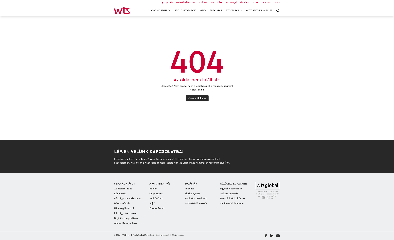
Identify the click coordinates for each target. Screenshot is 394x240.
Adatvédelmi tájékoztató (143, 235)
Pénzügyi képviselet (125, 213)
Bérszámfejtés (122, 203)
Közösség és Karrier (259, 10)
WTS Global (216, 2)
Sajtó (152, 203)
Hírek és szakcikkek (196, 198)
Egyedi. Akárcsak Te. (231, 188)
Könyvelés (120, 193)
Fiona (255, 2)
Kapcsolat (266, 2)
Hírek (202, 10)
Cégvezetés (156, 193)
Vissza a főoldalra (197, 98)
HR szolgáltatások (124, 208)
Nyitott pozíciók (229, 193)
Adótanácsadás (123, 188)
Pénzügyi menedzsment (127, 198)
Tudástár (216, 10)
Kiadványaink (192, 193)
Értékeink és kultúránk (232, 198)
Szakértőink (234, 10)
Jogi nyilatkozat (162, 235)
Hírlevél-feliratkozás (185, 2)
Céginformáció (178, 235)
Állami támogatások (125, 223)
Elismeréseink (157, 208)
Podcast (203, 2)
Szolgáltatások (185, 10)
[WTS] (267, 190)
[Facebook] (162, 2)
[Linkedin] (167, 2)
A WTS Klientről (160, 10)
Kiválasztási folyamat (232, 203)
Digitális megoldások (126, 218)
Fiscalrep (244, 2)
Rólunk (153, 188)
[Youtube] (171, 2)
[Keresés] (278, 10)
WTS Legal (231, 2)
